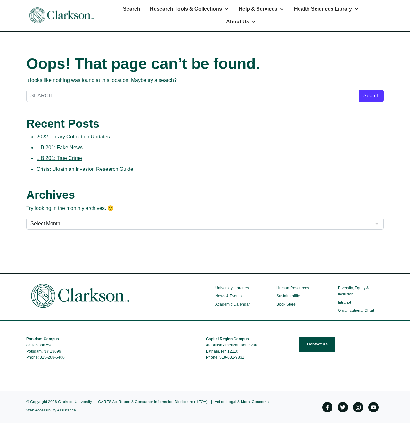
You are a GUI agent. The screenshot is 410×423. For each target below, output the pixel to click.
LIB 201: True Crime (59, 158)
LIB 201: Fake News (60, 147)
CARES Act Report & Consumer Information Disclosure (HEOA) (153, 402)
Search (131, 9)
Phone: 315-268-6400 (45, 357)
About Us (237, 21)
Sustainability (288, 296)
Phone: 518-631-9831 (225, 357)
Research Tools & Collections (186, 9)
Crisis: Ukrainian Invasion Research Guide (85, 169)
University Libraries (232, 288)
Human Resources (292, 288)
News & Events (228, 296)
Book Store (286, 304)
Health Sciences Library (323, 9)
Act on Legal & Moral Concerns (242, 402)
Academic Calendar (232, 304)
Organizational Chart (356, 310)
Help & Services (258, 9)
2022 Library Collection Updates (73, 136)
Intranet (344, 302)
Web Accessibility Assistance (51, 410)
